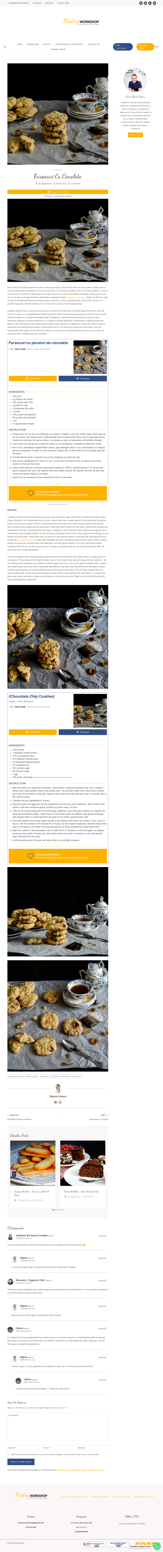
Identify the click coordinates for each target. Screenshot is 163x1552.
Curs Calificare (120, 47)
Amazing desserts (15, 1076)
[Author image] (36, 183)
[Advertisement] (135, 162)
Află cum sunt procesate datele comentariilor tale (81, 1469)
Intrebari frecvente (19, 3)
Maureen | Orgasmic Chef (30, 1280)
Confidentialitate (100, 1497)
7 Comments (75, 183)
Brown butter (31, 1076)
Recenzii (49, 3)
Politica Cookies (122, 1497)
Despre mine (33, 44)
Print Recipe (34, 378)
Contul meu (63, 3)
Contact (37, 3)
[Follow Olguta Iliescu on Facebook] (55, 1102)
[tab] (53, 1209)
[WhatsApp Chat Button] (157, 1546)
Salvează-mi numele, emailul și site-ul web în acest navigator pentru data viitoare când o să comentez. (55, 1454)
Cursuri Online (58, 49)
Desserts (66, 1076)
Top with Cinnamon (75, 297)
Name (12, 1447)
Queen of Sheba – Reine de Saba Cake (81, 1191)
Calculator (94, 44)
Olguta (23, 1257)
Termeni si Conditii (144, 1497)
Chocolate (44, 1076)
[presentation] (32, 1163)
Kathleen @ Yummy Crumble (32, 1235)
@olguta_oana (55, 494)
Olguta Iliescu (46, 183)
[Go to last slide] (14, 1174)
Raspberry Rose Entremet (19, 1117)
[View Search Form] (5, 47)
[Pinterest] (150, 3)
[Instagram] (145, 3)
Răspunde (102, 1236)
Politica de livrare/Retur (74, 1497)
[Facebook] (140, 3)
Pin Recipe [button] (84, 378)
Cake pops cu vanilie (98, 1117)
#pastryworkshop (79, 494)
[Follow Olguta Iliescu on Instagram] (60, 1102)
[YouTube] (154, 3)
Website (81, 1447)
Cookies (55, 1076)
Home (19, 44)
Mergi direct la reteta (59, 192)
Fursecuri (58, 170)
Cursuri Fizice (142, 47)
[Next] (101, 1174)
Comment (13, 1415)
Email (46, 1447)
